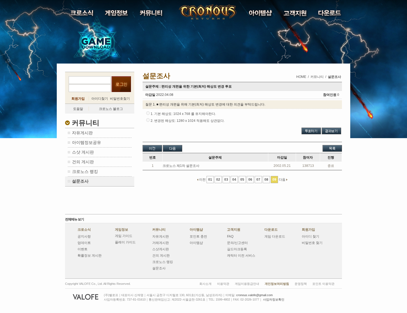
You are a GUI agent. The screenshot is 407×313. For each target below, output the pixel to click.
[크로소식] (82, 14)
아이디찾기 (99, 99)
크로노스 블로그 (111, 109)
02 (218, 180)
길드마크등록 (237, 249)
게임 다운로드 (274, 236)
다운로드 (271, 230)
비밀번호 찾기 (312, 243)
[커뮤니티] (151, 14)
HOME (301, 77)
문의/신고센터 (237, 243)
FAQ (230, 236)
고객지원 (233, 230)
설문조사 (159, 268)
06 (250, 180)
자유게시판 (160, 236)
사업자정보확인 (273, 299)
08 (266, 180)
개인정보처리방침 (277, 283)
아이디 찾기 (310, 236)
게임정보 (121, 230)
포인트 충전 (198, 236)
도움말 (78, 109)
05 (242, 180)
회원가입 (78, 99)
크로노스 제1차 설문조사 (181, 166)
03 (226, 180)
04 (234, 180)
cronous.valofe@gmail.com (254, 295)
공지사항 (84, 236)
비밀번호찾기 (120, 99)
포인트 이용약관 (323, 283)
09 (274, 180)
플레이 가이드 (125, 242)
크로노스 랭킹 (162, 262)
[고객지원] (295, 14)
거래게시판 (160, 243)
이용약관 (223, 283)
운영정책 (301, 283)
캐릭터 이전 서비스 (241, 255)
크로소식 (84, 230)
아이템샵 (196, 230)
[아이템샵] (261, 14)
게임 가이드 (123, 236)
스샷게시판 (160, 249)
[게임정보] (117, 14)
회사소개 (205, 283)
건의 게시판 (161, 255)
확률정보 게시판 (90, 255)
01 (210, 180)
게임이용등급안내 (247, 283)
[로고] (193, 12)
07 (258, 180)
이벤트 (82, 249)
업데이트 (84, 243)
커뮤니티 (159, 230)
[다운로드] (330, 14)
